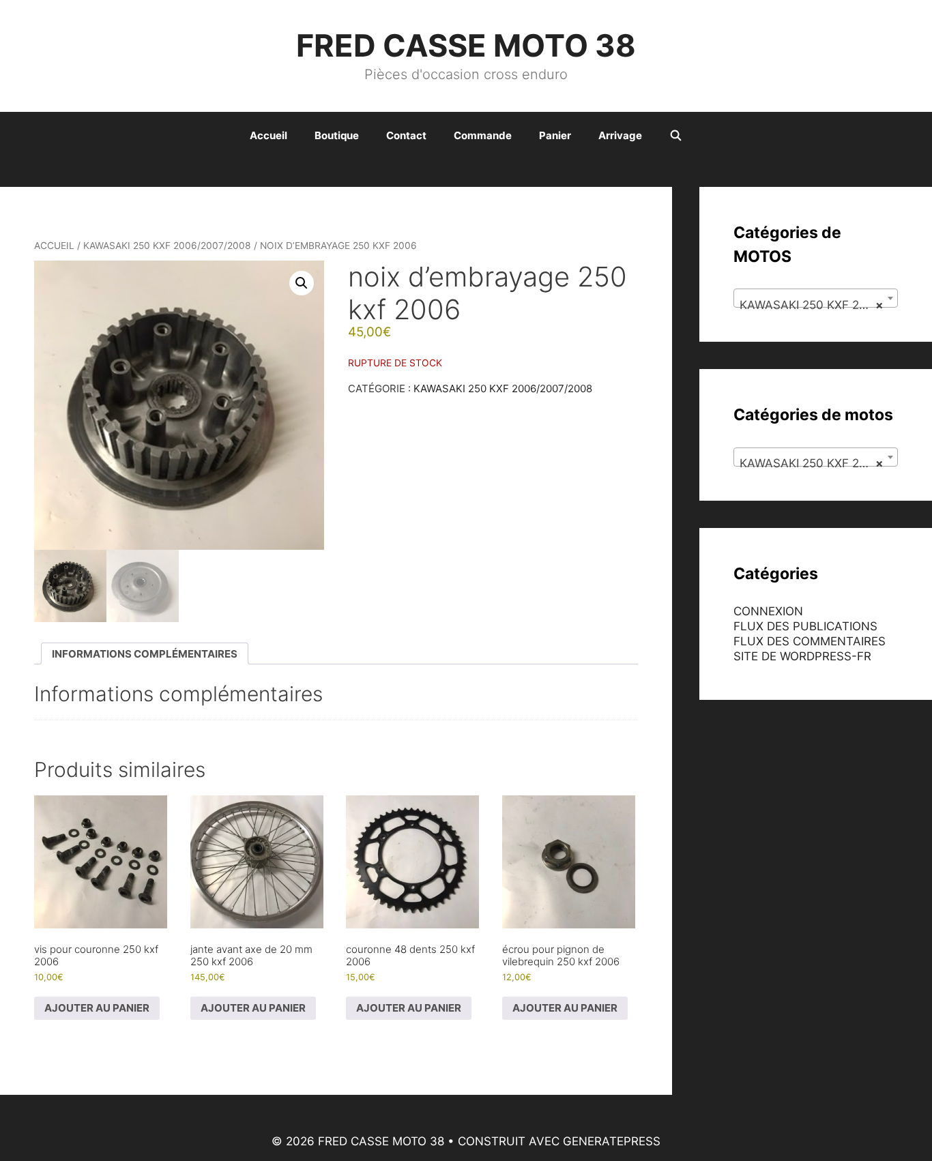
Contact (406, 135)
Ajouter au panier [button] (96, 1007)
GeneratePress (611, 1141)
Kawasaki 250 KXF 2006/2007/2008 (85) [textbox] (819, 305)
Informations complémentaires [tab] (144, 653)
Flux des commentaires (809, 641)
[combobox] (816, 298)
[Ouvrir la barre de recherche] (676, 136)
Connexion (768, 611)
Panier (555, 135)
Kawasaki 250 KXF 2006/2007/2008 (167, 245)
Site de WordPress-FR (802, 656)
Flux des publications (805, 626)
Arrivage (620, 135)
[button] (301, 283)
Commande (483, 135)
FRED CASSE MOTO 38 (466, 45)
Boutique (337, 135)
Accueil (268, 135)
